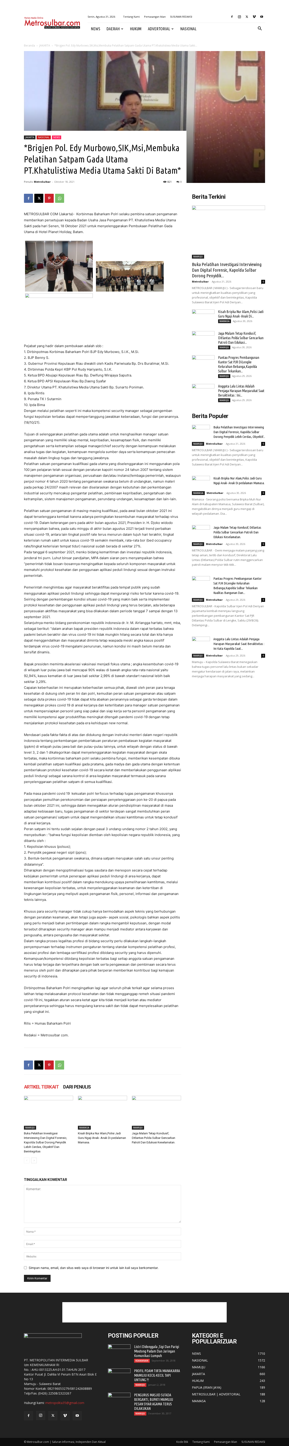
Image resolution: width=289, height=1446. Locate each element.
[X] (246, 17)
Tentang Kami (131, 16)
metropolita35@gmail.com (64, 1403)
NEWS (95, 28)
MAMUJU (30, 1127)
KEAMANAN (141, 1360)
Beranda (29, 45)
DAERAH (113, 28)
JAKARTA (44, 45)
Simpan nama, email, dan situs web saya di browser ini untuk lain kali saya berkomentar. (93, 1268)
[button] (259, 29)
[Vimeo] (254, 17)
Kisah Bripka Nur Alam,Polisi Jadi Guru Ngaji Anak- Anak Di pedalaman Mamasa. (102, 1138)
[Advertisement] (144, 1312)
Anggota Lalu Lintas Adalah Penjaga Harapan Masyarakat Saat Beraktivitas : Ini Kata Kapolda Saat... (238, 643)
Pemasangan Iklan (155, 16)
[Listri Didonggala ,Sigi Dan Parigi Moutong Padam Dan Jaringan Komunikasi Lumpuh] (119, 1352)
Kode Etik (182, 1442)
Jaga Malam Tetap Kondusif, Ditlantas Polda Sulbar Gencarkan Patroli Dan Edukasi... (240, 337)
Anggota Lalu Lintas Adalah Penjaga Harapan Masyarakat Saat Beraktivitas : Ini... (241, 390)
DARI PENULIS (77, 1087)
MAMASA (84, 1127)
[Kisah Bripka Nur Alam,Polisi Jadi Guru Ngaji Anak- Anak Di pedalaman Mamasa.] (102, 1113)
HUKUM (136, 28)
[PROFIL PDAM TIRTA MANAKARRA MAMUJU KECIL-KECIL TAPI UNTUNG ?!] (119, 1376)
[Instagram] (239, 17)
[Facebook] (231, 17)
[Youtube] (261, 17)
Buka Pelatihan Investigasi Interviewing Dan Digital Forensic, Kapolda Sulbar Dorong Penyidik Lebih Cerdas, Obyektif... (239, 432)
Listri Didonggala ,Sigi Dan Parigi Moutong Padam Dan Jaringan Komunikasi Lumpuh (156, 1351)
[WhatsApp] (59, 198)
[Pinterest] (49, 198)
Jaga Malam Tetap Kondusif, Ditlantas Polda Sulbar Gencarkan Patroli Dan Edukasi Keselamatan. (153, 1138)
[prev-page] (27, 1160)
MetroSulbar (42, 181)
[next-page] (34, 1160)
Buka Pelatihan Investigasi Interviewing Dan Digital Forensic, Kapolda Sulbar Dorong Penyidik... (227, 270)
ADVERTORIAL (159, 28)
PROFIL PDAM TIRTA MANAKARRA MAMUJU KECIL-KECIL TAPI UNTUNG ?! (157, 1375)
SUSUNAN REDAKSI (181, 16)
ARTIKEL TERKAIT (41, 1087)
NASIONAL (188, 28)
